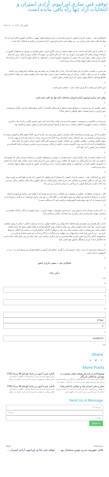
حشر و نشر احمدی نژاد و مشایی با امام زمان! (82, 386)
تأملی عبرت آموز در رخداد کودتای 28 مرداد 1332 (30, 373)
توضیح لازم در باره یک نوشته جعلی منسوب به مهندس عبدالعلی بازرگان (82, 375)
